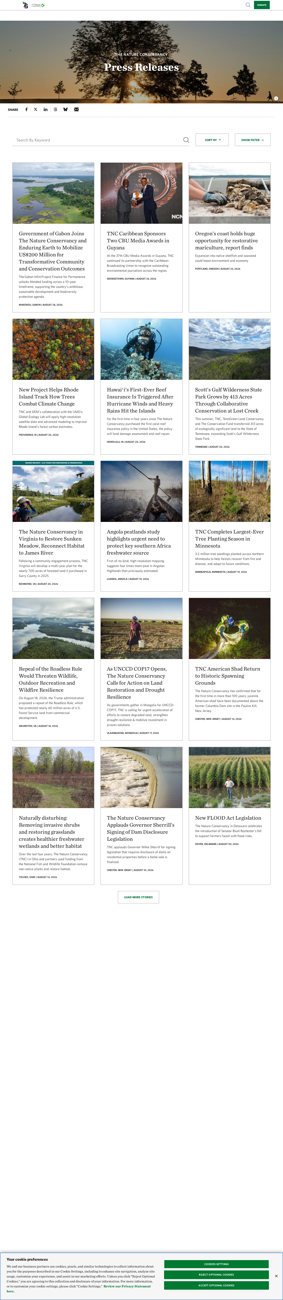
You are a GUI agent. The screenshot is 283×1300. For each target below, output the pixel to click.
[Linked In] (45, 110)
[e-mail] (76, 110)
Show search (248, 5)
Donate (261, 5)
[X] (35, 110)
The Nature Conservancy (141, 54)
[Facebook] (26, 110)
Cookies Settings (216, 1264)
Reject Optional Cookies (216, 1274)
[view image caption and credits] (276, 97)
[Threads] (55, 110)
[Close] (276, 1276)
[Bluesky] (65, 110)
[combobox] (212, 140)
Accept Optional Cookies (216, 1285)
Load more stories (138, 897)
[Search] (186, 140)
